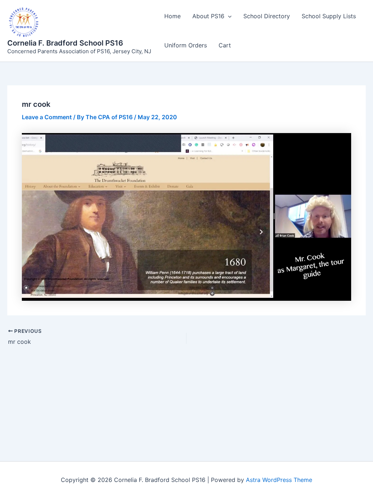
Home (172, 16)
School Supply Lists (329, 16)
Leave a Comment (47, 117)
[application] (228, 16)
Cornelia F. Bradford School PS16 (65, 43)
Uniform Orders (185, 45)
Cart (225, 45)
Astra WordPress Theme (279, 479)
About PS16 (208, 16)
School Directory (266, 16)
